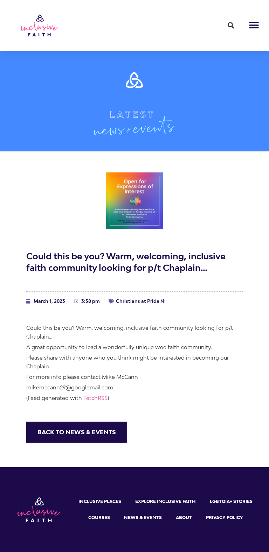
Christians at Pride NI (141, 301)
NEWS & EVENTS (143, 517)
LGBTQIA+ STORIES (231, 501)
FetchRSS (95, 398)
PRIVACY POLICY (224, 517)
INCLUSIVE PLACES (99, 501)
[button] (230, 25)
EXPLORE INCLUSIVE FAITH (165, 501)
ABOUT (184, 517)
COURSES (99, 517)
